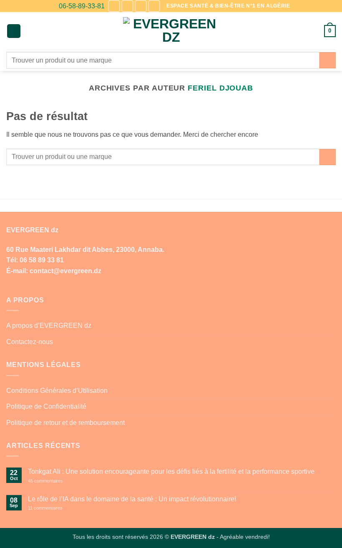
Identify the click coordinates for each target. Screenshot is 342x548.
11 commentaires (60, 508)
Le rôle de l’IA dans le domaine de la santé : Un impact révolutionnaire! (132, 499)
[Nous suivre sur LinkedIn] (141, 6)
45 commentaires (60, 481)
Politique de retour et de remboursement (65, 422)
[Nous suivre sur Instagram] (127, 6)
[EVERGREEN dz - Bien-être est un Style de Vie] (171, 31)
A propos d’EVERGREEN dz (48, 325)
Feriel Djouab (220, 87)
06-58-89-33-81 (82, 6)
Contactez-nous (29, 341)
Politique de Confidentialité (46, 406)
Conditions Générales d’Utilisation (57, 390)
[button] (13, 31)
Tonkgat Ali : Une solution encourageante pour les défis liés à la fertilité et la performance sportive (171, 471)
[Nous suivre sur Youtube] (154, 6)
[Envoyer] (327, 60)
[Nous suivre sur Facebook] (114, 6)
